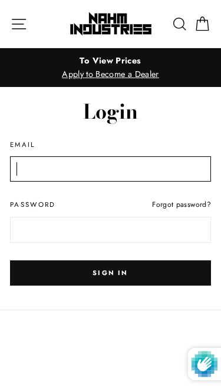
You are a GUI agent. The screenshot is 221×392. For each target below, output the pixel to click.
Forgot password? (181, 204)
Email (22, 144)
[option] (110, 67)
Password (33, 204)
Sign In (110, 272)
